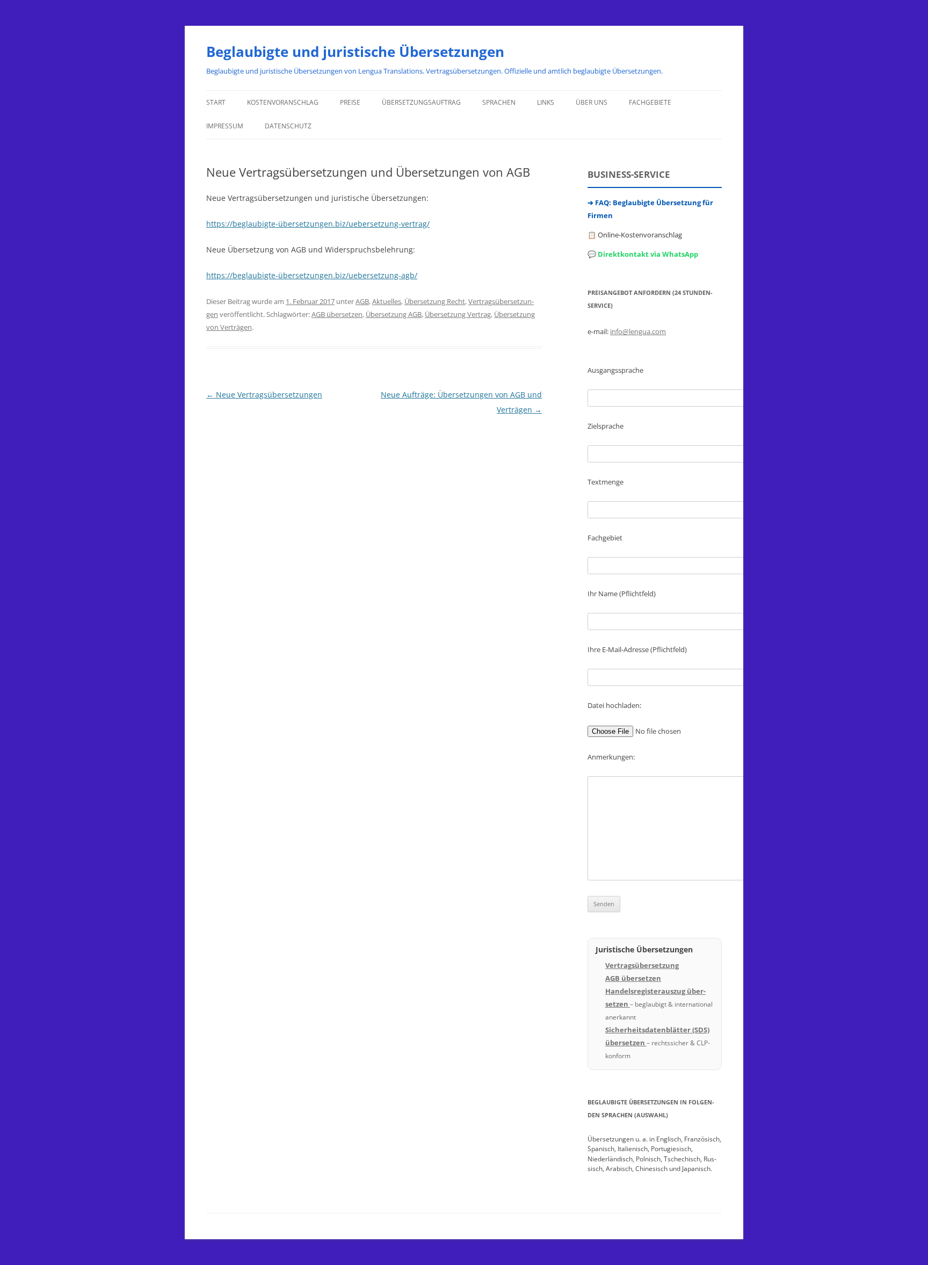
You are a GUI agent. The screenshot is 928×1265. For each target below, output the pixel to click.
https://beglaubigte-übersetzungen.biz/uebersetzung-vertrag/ (318, 224)
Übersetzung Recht (434, 301)
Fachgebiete (650, 102)
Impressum (224, 126)
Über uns (591, 102)
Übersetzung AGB (394, 314)
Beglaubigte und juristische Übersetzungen (355, 51)
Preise (350, 102)
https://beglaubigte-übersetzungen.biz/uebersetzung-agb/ (311, 275)
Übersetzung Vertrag (458, 314)
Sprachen (499, 102)
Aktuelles (386, 301)
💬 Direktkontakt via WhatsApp (643, 254)
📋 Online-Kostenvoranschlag (635, 235)
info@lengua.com (638, 331)
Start (216, 102)
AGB (362, 301)
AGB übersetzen (337, 314)
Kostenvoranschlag (282, 102)
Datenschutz (288, 126)
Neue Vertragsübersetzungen (264, 394)
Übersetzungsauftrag (421, 102)
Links (545, 102)
